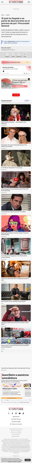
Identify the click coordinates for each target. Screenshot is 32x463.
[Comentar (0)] (19, 54)
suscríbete (12, 394)
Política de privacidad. (24, 402)
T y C (15, 402)
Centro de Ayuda (16, 434)
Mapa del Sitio (16, 416)
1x (29, 73)
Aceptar (28, 460)
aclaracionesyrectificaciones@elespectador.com (20, 446)
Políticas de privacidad (16, 432)
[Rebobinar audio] (24, 73)
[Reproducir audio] (3, 71)
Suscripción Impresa (16, 419)
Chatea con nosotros (17, 424)
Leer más (16, 95)
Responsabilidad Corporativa (16, 429)
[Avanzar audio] (26, 73)
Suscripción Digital (16, 421)
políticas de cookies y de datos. (14, 461)
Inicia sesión (5, 394)
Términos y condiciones (16, 430)
